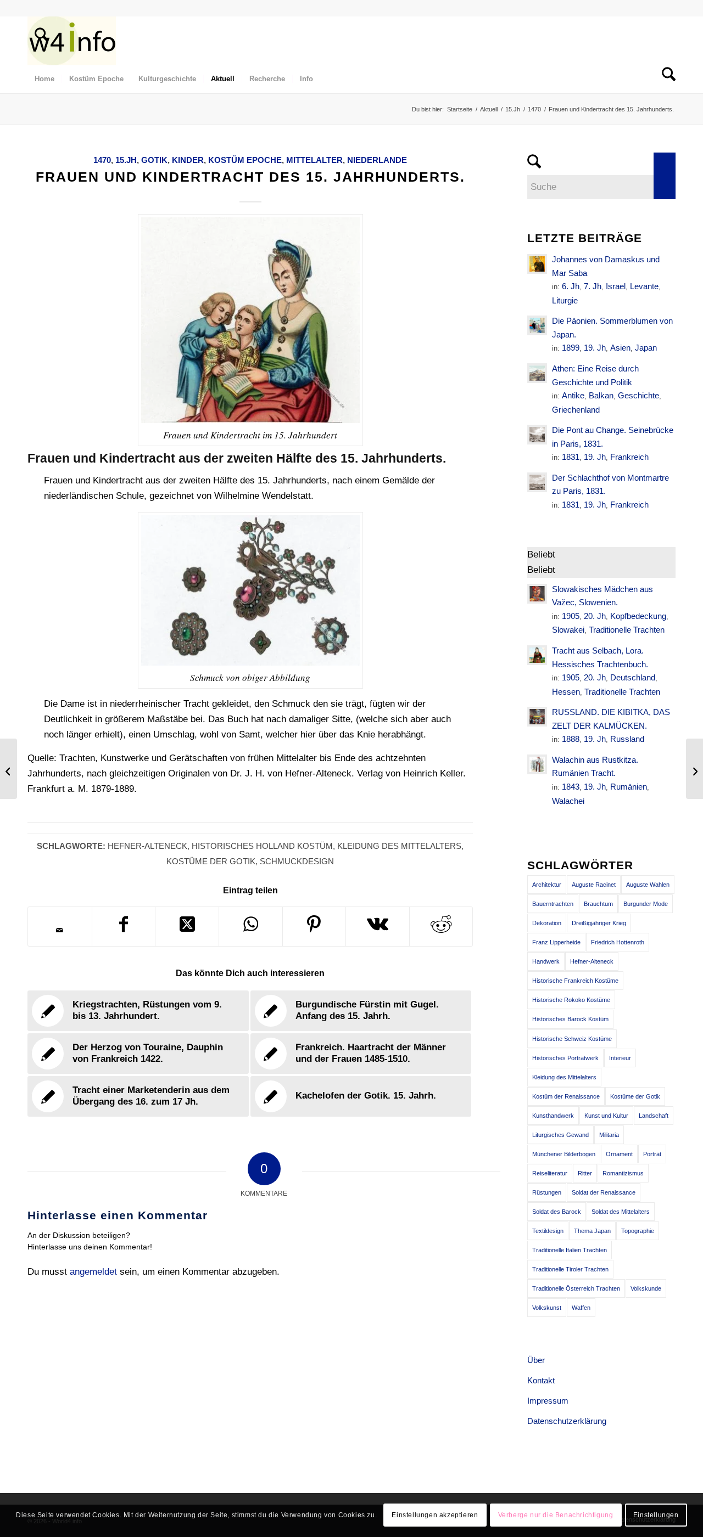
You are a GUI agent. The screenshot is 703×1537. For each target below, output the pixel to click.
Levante (644, 286)
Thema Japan (592, 1231)
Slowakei (568, 629)
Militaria (609, 1134)
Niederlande (377, 160)
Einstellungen (656, 1515)
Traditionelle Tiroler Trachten (570, 1269)
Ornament (619, 1154)
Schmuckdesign (297, 861)
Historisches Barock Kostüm (570, 1019)
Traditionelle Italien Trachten (569, 1250)
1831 (570, 456)
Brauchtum (598, 903)
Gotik (154, 160)
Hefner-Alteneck (147, 846)
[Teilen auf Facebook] (123, 926)
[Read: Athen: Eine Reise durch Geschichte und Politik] (537, 373)
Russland (627, 739)
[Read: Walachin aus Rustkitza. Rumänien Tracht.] (537, 764)
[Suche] (37, 40)
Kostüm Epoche (245, 160)
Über (536, 1360)
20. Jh (595, 616)
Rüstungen (546, 1192)
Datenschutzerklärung (566, 1421)
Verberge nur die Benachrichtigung (555, 1515)
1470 (102, 160)
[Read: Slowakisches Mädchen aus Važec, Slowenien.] (537, 594)
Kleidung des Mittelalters (399, 846)
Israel (616, 286)
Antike (573, 395)
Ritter (585, 1173)
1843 (570, 786)
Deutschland (632, 677)
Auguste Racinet (594, 884)
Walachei (568, 801)
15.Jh (126, 160)
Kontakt (541, 1380)
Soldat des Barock (556, 1211)
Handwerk (546, 961)
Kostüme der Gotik (210, 861)
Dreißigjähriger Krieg (599, 923)
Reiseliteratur (549, 1173)
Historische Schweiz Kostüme (572, 1038)
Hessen (566, 691)
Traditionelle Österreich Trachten (576, 1288)
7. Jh (592, 286)
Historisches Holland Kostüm (262, 846)
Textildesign (547, 1231)
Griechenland (576, 409)
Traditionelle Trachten (627, 629)
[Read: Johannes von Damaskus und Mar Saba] (537, 264)
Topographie (637, 1231)
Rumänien (628, 786)
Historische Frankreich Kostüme (575, 980)
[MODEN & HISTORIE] (71, 40)
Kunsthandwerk (553, 1115)
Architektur (546, 884)
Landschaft (653, 1115)
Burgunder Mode (645, 903)
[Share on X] (187, 926)
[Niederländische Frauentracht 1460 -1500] (8, 769)
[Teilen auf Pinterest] (314, 926)
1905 (570, 616)
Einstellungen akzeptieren (435, 1515)
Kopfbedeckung (638, 616)
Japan (646, 347)
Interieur (620, 1058)
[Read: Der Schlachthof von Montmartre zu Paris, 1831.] (537, 482)
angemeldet (93, 1271)
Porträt (652, 1154)
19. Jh (595, 347)
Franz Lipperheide (556, 942)
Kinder (188, 160)
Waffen (581, 1307)
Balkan (601, 395)
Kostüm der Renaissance (566, 1096)
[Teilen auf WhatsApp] (250, 926)
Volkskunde (646, 1288)
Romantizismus (623, 1173)
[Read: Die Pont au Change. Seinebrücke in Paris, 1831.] (537, 434)
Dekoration (546, 923)
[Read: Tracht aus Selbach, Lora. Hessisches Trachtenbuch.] (537, 655)
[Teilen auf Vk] (377, 926)
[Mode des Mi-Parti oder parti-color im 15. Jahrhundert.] (694, 769)
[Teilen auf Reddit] (441, 926)
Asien (620, 347)
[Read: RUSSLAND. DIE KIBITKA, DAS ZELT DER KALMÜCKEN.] (537, 717)
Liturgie (565, 300)
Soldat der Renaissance (603, 1192)
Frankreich (629, 456)
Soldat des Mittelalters (621, 1211)
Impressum (547, 1400)
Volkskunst (546, 1307)
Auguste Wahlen (647, 884)
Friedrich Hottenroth (617, 942)
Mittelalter (314, 160)
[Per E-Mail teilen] (60, 930)
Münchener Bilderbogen (563, 1154)
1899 (570, 347)
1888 (570, 739)
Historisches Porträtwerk (565, 1058)
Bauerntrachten (552, 903)
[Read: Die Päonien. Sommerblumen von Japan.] (537, 325)
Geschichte (638, 395)
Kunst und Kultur (606, 1115)
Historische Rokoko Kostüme (571, 999)
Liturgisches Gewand (560, 1134)
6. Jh (570, 286)
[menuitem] (37, 40)
